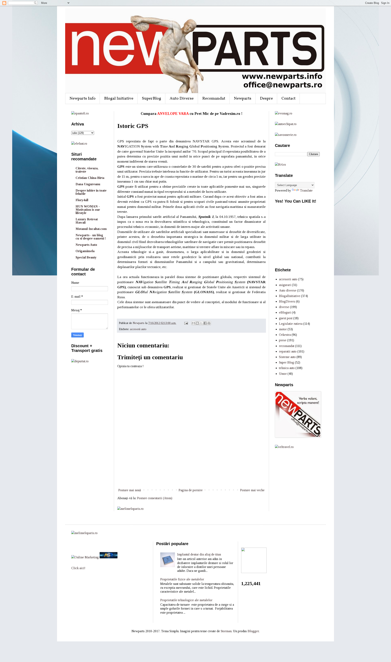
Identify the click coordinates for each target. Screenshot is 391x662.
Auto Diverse (182, 98)
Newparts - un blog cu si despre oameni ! (91, 236)
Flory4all (82, 200)
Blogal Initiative (118, 98)
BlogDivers (287, 301)
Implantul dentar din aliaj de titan (199, 554)
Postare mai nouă (129, 490)
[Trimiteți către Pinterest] (209, 323)
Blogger (253, 631)
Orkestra (285, 334)
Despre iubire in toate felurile (91, 192)
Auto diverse (287, 290)
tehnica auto (287, 368)
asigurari (285, 285)
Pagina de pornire (191, 490)
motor (283, 329)
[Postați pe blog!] (197, 323)
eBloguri (285, 312)
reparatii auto (288, 351)
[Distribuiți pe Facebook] (205, 323)
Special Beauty (86, 257)
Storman (226, 631)
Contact (288, 98)
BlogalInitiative (289, 296)
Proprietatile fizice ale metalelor (182, 579)
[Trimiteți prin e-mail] (193, 323)
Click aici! (78, 568)
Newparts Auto (86, 244)
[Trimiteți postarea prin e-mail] (186, 323)
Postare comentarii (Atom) (154, 498)
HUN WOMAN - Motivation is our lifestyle (88, 210)
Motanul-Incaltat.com (91, 229)
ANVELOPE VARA (173, 114)
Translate (306, 190)
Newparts (242, 98)
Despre (266, 98)
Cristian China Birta (90, 178)
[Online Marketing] (85, 557)
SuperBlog (151, 98)
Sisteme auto (287, 357)
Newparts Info (82, 98)
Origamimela (85, 251)
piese (282, 340)
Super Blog (286, 362)
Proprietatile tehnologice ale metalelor (186, 600)
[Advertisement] (191, 472)
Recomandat (213, 98)
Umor (283, 373)
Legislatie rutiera (290, 323)
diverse (284, 307)
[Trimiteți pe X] (201, 323)
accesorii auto (138, 329)
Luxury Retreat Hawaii (87, 220)
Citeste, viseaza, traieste (87, 169)
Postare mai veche (252, 490)
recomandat (286, 346)
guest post (285, 318)
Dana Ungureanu (88, 184)
